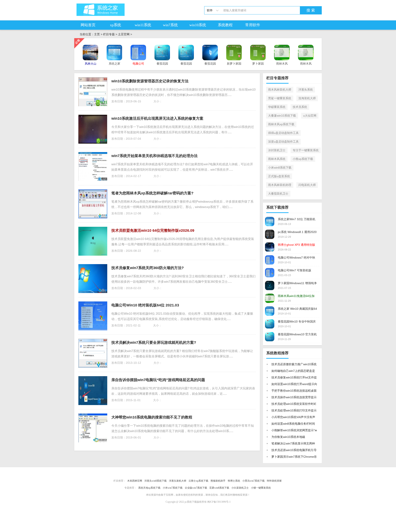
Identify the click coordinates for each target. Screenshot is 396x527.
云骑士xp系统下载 (198, 480)
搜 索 (310, 10)
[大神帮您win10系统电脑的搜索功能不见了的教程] (92, 428)
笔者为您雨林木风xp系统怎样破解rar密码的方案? (152, 193)
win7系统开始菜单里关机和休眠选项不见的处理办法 (154, 156)
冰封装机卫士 (276, 150)
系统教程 (225, 25)
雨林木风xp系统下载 (281, 124)
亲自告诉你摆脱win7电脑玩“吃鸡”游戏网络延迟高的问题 (158, 380)
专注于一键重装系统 (306, 150)
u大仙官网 (309, 115)
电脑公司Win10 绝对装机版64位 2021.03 (145, 305)
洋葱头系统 (305, 89)
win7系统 (170, 25)
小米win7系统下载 (173, 487)
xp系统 (115, 25)
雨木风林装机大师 (279, 89)
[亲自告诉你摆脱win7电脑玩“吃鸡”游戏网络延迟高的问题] (92, 390)
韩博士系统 (234, 480)
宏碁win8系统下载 (219, 487)
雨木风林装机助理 (279, 185)
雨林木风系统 (276, 159)
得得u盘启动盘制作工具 (283, 133)
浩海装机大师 (307, 98)
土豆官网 (124, 34)
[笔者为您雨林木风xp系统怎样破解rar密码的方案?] (92, 203)
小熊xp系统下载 (303, 159)
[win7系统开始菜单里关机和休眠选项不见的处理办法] (92, 166)
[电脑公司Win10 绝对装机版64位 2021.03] (92, 315)
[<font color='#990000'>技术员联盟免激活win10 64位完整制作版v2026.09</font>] (92, 241)
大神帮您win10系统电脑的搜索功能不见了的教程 (151, 417)
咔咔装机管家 (274, 480)
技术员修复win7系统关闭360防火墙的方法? (147, 268)
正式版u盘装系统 (279, 176)
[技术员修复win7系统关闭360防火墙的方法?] (92, 278)
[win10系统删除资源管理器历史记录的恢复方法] (92, 91)
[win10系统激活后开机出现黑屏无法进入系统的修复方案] (92, 129)
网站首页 (88, 25)
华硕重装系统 (276, 107)
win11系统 (143, 25)
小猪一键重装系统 (261, 487)
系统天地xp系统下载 (149, 487)
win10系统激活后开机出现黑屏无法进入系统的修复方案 (157, 118)
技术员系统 (300, 107)
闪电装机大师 (307, 185)
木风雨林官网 (134, 480)
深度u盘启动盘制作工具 (283, 141)
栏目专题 (109, 34)
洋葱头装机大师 (177, 480)
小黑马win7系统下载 (253, 480)
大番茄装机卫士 (278, 193)
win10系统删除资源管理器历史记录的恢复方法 (150, 81)
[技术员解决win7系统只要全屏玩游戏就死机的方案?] (92, 353)
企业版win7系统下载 (196, 487)
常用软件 (252, 25)
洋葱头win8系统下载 (155, 480)
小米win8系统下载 (279, 167)
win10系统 (197, 25)
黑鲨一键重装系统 (279, 98)
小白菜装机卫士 (240, 487)
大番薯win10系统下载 (282, 115)
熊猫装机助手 (218, 480)
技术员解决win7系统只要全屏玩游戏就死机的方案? (153, 342)
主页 (97, 34)
